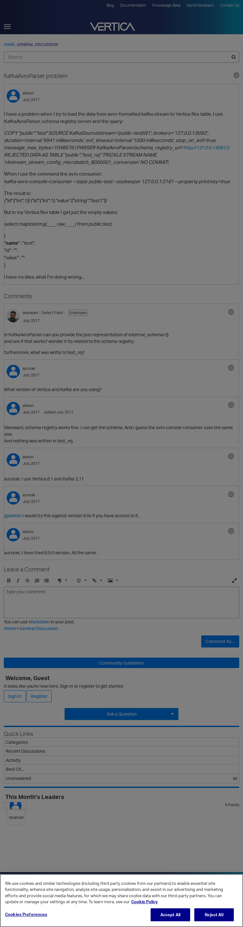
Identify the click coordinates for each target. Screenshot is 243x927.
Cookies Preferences (26, 914)
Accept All (170, 914)
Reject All (214, 914)
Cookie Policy (144, 901)
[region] (121, 900)
